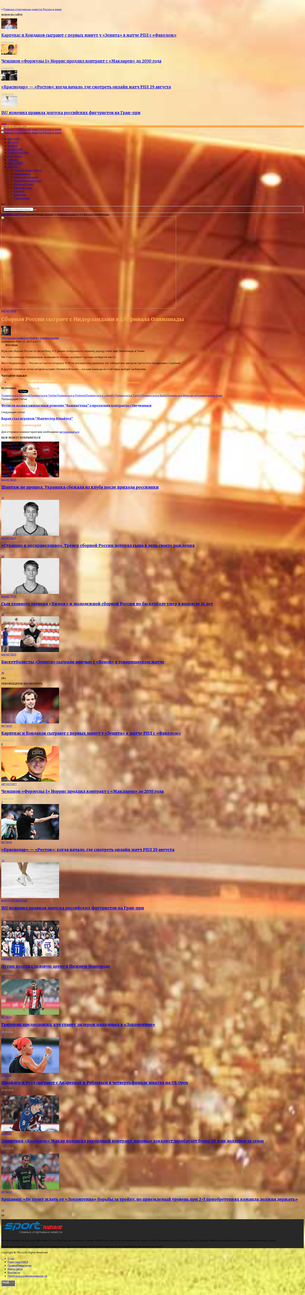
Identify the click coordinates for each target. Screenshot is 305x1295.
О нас (11, 1258)
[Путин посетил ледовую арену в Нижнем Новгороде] (30, 955)
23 (2, 1210)
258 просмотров (11, 338)
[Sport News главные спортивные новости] (33, 1234)
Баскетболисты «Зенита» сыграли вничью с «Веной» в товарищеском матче (82, 661)
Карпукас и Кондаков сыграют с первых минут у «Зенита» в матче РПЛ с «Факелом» (88, 35)
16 (2, 1035)
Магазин (14, 139)
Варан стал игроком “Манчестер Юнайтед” (37, 418)
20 (2, 1093)
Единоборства (18, 153)
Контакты (14, 1272)
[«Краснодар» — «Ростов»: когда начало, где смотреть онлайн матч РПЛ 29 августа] (9, 79)
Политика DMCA (18, 1262)
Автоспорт (15, 163)
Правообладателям (19, 1265)
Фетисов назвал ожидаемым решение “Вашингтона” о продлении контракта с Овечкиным (76, 405)
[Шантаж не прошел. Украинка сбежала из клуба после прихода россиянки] (30, 476)
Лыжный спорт (24, 184)
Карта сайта (15, 1269)
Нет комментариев (46, 338)
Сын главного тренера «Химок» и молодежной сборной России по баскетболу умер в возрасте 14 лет (107, 603)
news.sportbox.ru (27, 388)
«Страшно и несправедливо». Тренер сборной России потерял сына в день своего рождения (98, 545)
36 (2, 673)
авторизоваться (69, 432)
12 (2, 860)
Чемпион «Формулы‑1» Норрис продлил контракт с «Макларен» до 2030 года (81, 61)
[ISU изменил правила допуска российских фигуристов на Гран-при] (9, 105)
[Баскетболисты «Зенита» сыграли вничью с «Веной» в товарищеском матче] (30, 651)
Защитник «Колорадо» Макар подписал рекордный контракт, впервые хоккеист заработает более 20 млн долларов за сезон (132, 1141)
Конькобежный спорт (28, 181)
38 (2, 614)
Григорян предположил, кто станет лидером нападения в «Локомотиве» (78, 1024)
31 (2, 498)
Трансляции (22, 198)
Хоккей (13, 146)
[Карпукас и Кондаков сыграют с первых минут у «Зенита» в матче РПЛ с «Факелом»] (9, 28)
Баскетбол (15, 149)
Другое (12, 167)
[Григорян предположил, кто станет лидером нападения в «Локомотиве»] (30, 1013)
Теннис (13, 160)
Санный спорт (23, 187)
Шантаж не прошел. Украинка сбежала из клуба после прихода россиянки (80, 487)
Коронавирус (22, 174)
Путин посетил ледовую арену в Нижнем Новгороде (55, 966)
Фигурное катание (26, 177)
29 (2, 556)
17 (2, 977)
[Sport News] (31, 9)
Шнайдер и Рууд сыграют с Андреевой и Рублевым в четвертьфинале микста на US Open (94, 1082)
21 (2, 919)
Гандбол (19, 191)
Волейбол (15, 156)
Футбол (13, 142)
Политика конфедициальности (27, 1276)
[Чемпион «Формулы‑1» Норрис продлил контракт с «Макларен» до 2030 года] (9, 53)
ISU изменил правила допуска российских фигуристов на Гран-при (70, 112)
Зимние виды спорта (28, 170)
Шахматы (20, 194)
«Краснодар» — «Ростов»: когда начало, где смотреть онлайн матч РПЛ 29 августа (86, 87)
